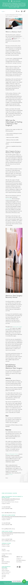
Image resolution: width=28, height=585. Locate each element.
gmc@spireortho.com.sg (9, 528)
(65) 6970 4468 (6, 507)
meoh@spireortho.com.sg (9, 540)
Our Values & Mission (21, 560)
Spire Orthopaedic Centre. (12, 582)
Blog (3, 558)
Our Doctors (19, 561)
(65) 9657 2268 (8, 539)
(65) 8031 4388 (8, 508)
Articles (10, 16)
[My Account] (22, 11)
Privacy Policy (5, 563)
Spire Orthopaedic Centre (12, 14)
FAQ (3, 560)
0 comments (15, 16)
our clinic (11, 474)
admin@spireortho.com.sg (9, 512)
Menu (19, 11)
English (15, 38)
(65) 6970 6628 (6, 523)
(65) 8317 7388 (8, 524)
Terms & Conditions (6, 561)
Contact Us (18, 558)
